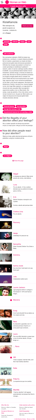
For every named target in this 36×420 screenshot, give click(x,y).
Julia (15, 276)
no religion (7, 156)
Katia (15, 368)
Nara (15, 321)
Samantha (17, 244)
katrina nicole (18, 265)
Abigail (15, 174)
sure (29, 41)
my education (21, 106)
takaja (15, 233)
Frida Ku (16, 379)
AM (14, 357)
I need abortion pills (18, 6)
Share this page (18, 161)
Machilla (16, 389)
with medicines (8, 54)
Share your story (27, 26)
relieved (14, 41)
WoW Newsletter (24, 411)
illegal (6, 147)
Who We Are (5, 405)
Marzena (16, 300)
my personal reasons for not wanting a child (18, 112)
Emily (15, 310)
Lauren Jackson (19, 287)
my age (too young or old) (12, 109)
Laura (15, 334)
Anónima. (16, 255)
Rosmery (16, 222)
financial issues (9, 106)
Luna (15, 184)
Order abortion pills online (27, 405)
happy (23, 41)
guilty (6, 44)
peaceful (6, 41)
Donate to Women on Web (7, 412)
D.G (14, 197)
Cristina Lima (18, 211)
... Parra (16, 346)
